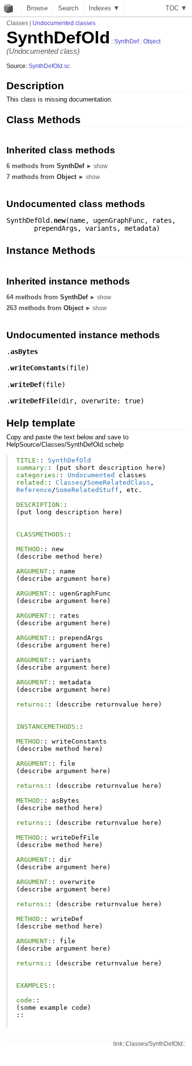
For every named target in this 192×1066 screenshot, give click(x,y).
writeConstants (37, 368)
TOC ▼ (176, 8)
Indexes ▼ (104, 8)
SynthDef (126, 41)
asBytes (24, 351)
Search (68, 8)
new (59, 220)
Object (151, 41)
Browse (37, 8)
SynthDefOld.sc (49, 66)
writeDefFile (34, 401)
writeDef (26, 385)
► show (97, 166)
